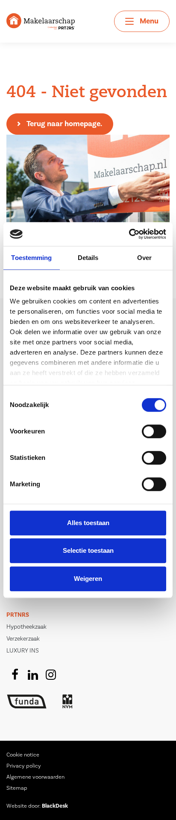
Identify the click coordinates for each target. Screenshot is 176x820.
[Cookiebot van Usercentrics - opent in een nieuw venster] (128, 234)
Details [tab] (88, 257)
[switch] (154, 431)
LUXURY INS (22, 651)
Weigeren (88, 578)
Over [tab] (144, 257)
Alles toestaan (88, 522)
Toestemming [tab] (31, 257)
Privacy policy (23, 765)
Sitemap (16, 788)
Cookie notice (22, 754)
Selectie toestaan (88, 550)
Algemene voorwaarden (35, 777)
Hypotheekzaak (26, 627)
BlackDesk (55, 806)
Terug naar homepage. (64, 124)
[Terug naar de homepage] (40, 21)
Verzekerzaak (23, 639)
